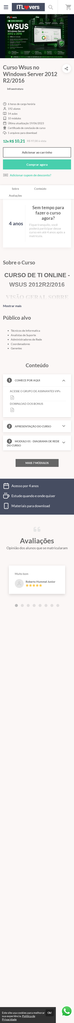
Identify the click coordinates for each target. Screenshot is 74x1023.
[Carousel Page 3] (28, 605)
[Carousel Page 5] (40, 605)
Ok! (50, 1012)
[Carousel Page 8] (58, 605)
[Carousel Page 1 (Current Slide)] (16, 605)
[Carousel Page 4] (34, 605)
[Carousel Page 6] (46, 605)
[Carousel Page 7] (52, 605)
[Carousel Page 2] (22, 605)
